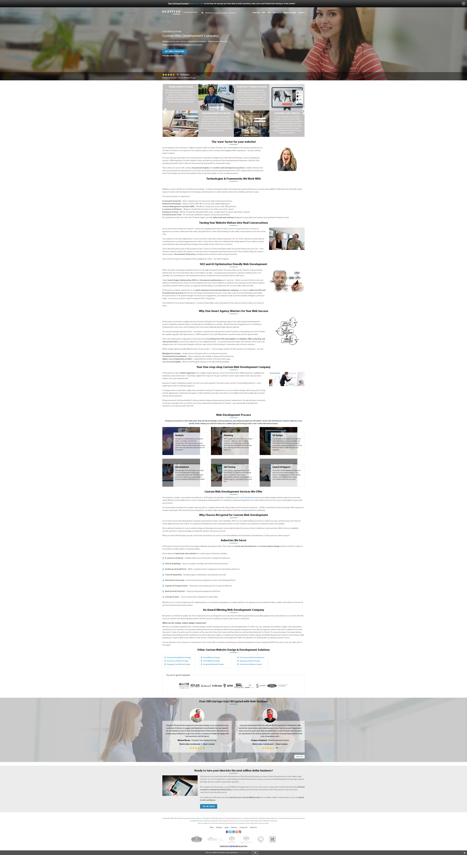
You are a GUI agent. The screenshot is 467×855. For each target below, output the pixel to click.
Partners (234, 827)
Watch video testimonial (190, 744)
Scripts (301, 13)
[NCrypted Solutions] (179, 10)
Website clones (289, 13)
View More (299, 756)
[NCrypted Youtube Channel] (236, 832)
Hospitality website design (180, 87)
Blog (211, 827)
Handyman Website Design (250, 661)
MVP (263, 13)
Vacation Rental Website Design (179, 658)
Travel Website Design (211, 658)
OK (255, 853)
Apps (269, 13)
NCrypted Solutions (169, 78)
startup (179, 602)
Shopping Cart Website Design (178, 664)
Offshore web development (287, 113)
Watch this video (197, 3)
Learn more (243, 853)
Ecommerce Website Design (177, 661)
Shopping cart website (215, 113)
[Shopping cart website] (216, 85)
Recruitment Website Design (251, 664)
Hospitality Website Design (213, 664)
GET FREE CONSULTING (174, 51)
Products (277, 13)
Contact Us (244, 827)
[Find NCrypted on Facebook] (227, 832)
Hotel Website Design (211, 661)
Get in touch (209, 807)
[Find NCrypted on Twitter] (230, 832)
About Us (253, 827)
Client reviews (209, 744)
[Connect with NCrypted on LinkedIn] (233, 832)
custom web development (244, 498)
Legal (226, 827)
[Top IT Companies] (272, 837)
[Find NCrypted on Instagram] (240, 832)
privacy (262, 823)
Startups (256, 13)
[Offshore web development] (287, 85)
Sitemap (219, 827)
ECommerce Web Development (252, 658)
